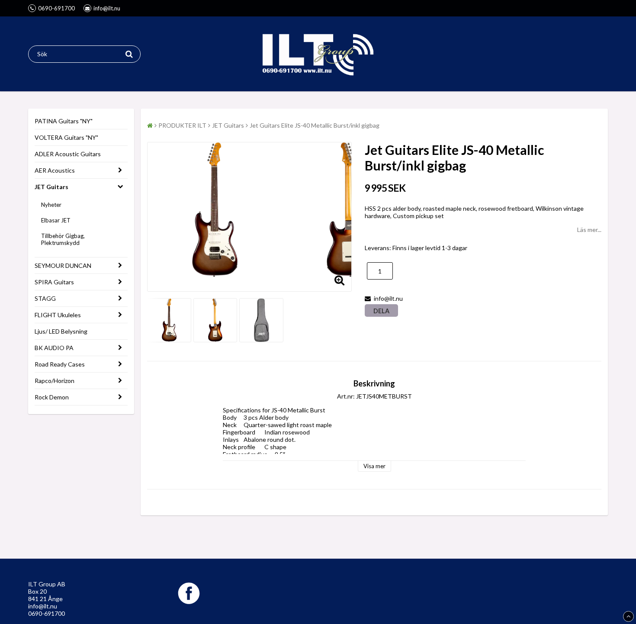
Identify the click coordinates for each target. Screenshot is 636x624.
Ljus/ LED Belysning (61, 331)
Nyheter (51, 204)
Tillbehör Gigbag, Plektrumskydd (63, 239)
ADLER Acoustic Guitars (68, 154)
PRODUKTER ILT (182, 125)
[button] (339, 279)
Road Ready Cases (60, 364)
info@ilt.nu (42, 606)
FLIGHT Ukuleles (58, 314)
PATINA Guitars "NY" (64, 121)
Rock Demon (52, 397)
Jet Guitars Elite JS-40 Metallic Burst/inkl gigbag (314, 125)
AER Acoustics (55, 170)
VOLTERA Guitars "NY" (66, 137)
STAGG (45, 298)
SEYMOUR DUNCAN (63, 265)
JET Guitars (51, 186)
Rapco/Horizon (54, 380)
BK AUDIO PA (54, 347)
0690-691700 (46, 613)
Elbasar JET (56, 220)
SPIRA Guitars (54, 282)
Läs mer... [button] (589, 229)
